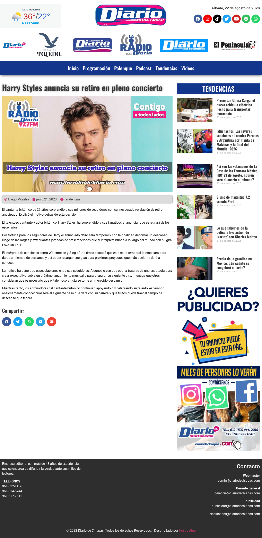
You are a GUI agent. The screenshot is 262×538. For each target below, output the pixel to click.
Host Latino (187, 530)
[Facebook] (198, 19)
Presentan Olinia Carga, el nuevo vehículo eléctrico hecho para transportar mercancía (236, 107)
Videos (187, 68)
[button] (6, 321)
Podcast (143, 68)
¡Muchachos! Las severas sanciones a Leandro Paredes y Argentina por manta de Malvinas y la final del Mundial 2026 (238, 139)
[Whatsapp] (255, 19)
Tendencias (166, 68)
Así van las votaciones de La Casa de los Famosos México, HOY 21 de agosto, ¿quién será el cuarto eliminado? (237, 173)
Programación (96, 68)
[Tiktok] (217, 19)
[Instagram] (207, 19)
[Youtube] (236, 19)
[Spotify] (246, 19)
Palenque (123, 68)
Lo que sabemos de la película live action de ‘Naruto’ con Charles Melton (237, 232)
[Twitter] (226, 19)
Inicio (73, 68)
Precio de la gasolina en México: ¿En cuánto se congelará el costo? (234, 263)
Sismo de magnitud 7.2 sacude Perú (233, 199)
